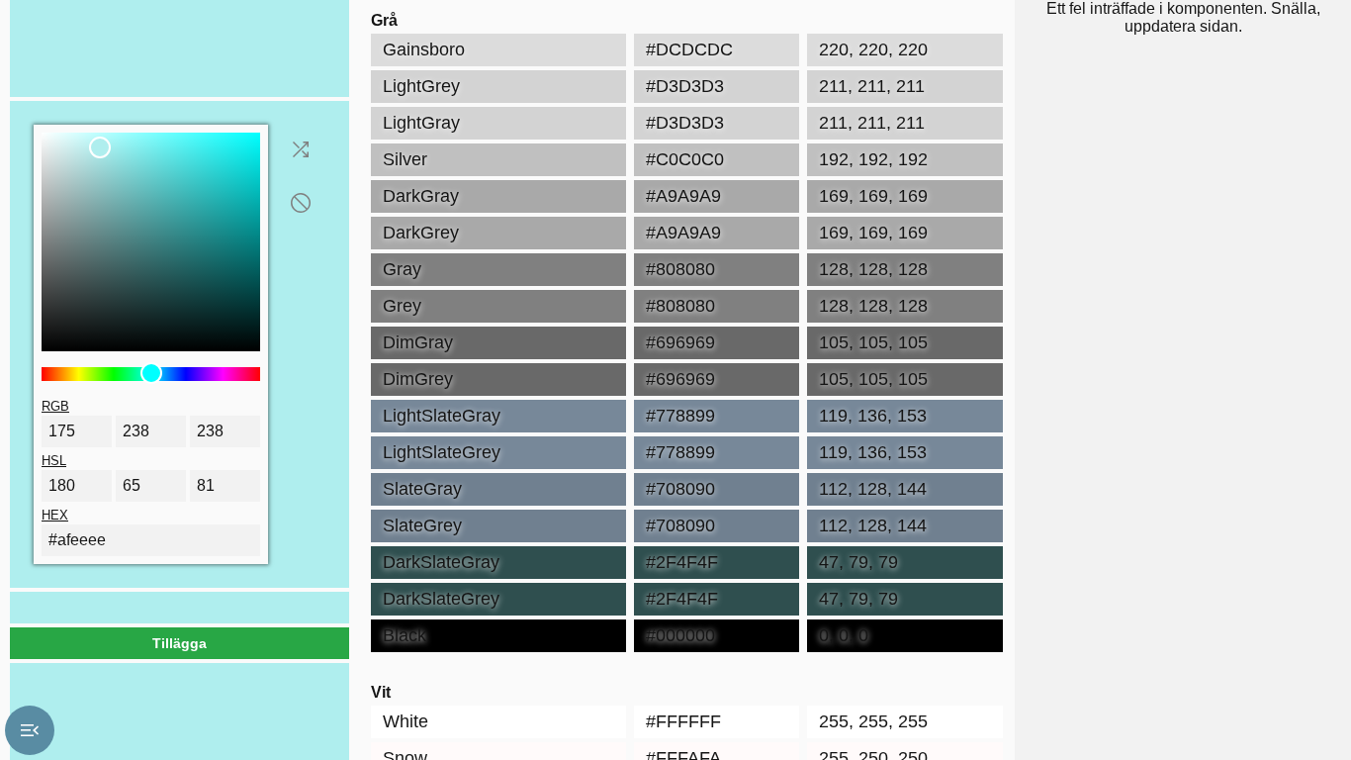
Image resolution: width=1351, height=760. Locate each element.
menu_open (30, 730)
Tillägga (179, 643)
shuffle (301, 149)
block (301, 203)
